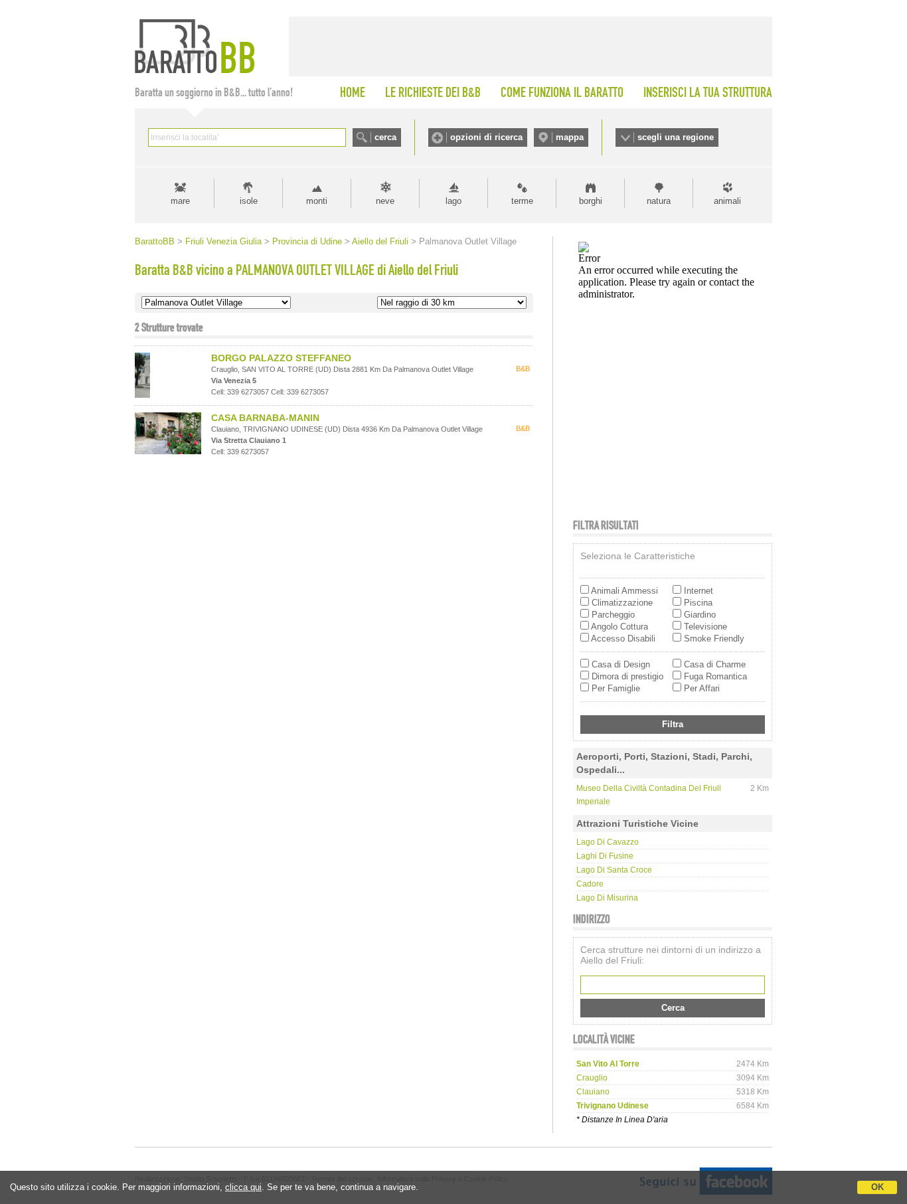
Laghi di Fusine (604, 856)
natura (659, 201)
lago (453, 201)
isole (249, 201)
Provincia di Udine (307, 241)
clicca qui (243, 1187)
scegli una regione (675, 137)
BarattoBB (155, 241)
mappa (570, 137)
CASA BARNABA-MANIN (265, 417)
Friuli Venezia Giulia (223, 241)
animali (727, 201)
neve (385, 201)
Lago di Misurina (607, 898)
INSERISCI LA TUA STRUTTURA (707, 92)
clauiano (593, 1091)
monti (316, 201)
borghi (590, 201)
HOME (352, 92)
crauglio (592, 1077)
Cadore (590, 884)
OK (877, 1187)
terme (522, 201)
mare (180, 201)
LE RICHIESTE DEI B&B (433, 92)
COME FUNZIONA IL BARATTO (562, 92)
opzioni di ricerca (486, 137)
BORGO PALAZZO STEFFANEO (281, 358)
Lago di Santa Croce (614, 870)
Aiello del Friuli (380, 241)
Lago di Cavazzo (607, 842)
